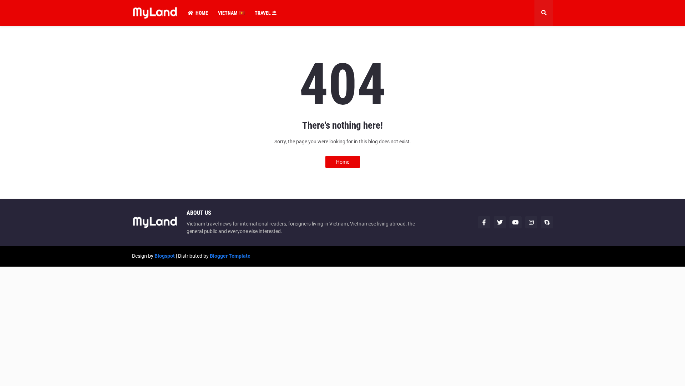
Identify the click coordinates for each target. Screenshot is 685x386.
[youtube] (515, 222)
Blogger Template (230, 256)
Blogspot (164, 256)
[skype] (547, 222)
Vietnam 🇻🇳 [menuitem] (231, 13)
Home (342, 162)
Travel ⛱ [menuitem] (265, 13)
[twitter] (500, 222)
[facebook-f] (484, 222)
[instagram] (531, 222)
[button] (543, 13)
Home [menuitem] (202, 13)
